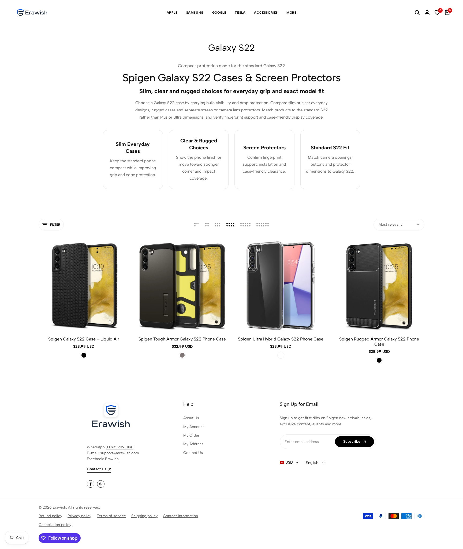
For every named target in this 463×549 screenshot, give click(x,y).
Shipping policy (144, 516)
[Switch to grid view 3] (217, 224)
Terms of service (111, 516)
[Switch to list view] (197, 224)
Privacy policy (79, 516)
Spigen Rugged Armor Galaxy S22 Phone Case (379, 341)
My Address (193, 444)
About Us (191, 418)
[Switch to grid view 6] (262, 224)
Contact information (180, 516)
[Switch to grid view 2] (207, 224)
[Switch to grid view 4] (230, 224)
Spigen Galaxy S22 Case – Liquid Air (83, 339)
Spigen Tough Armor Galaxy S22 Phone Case (182, 339)
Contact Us (193, 452)
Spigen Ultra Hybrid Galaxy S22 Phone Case (280, 339)
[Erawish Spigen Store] (32, 12)
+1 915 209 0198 (119, 447)
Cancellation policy (55, 525)
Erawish (112, 459)
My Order (191, 435)
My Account (193, 427)
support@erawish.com (119, 453)
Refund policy (50, 516)
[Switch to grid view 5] (245, 224)
